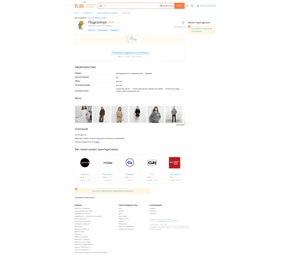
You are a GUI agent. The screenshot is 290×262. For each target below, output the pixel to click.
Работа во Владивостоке (127, 226)
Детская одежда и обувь (97, 18)
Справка (152, 208)
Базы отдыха (123, 216)
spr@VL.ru (175, 221)
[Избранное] (192, 5)
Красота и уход (79, 231)
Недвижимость (124, 219)
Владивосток (168, 6)
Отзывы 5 (114, 30)
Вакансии (153, 211)
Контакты (153, 213)
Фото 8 (91, 30)
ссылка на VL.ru (176, 226)
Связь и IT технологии (81, 250)
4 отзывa (82, 180)
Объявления (123, 224)
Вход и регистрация (208, 6)
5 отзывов (107, 180)
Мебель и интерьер (81, 237)
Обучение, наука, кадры (82, 242)
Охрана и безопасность (82, 247)
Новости (121, 221)
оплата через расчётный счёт (128, 91)
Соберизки (130, 174)
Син (152, 174)
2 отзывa (149, 180)
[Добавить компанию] (187, 5)
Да (117, 77)
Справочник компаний (91, 6)
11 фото (89, 180)
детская (119, 81)
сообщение (162, 221)
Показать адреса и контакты (130, 52)
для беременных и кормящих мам (129, 73)
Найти (179, 6)
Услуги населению (80, 219)
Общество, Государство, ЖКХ (83, 244)
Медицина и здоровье (81, 239)
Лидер (96, 142)
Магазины (77, 234)
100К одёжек (174, 174)
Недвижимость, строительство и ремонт (88, 216)
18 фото (179, 180)
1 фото (130, 180)
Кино (120, 213)
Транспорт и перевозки (82, 208)
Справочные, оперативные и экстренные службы (90, 252)
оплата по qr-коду (172, 89)
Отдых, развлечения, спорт (83, 211)
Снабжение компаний (81, 224)
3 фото (156, 180)
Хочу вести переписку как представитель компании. (112, 191)
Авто (120, 208)
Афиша (121, 211)
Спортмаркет (107, 174)
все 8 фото (180, 124)
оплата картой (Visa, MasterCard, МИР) (148, 89)
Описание (102, 30)
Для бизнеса (78, 226)
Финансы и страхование (82, 221)
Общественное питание (82, 213)
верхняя (148, 73)
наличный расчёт (123, 89)
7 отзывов (171, 180)
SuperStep (85, 174)
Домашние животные (81, 229)
